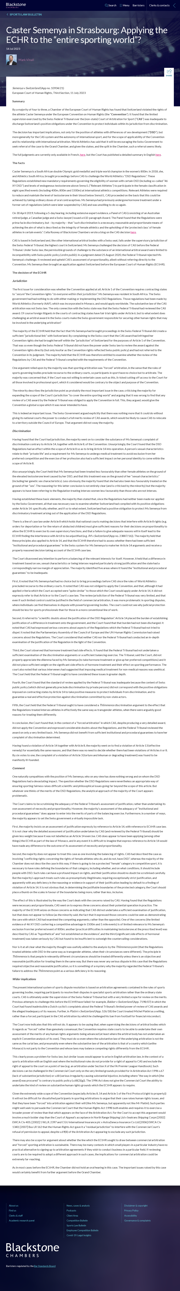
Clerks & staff (16, 1215)
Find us (12, 1210)
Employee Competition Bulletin (82, 1230)
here (82, 154)
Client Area (72, 1215)
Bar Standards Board (45, 1266)
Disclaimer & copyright (135, 1205)
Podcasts (71, 1210)
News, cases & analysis (78, 1205)
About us (13, 1205)
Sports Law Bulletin (76, 1225)
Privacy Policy (131, 1210)
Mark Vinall (26, 60)
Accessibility (130, 1215)
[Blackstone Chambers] (16, 6)
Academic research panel (21, 1220)
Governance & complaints (137, 1220)
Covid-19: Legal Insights (79, 1235)
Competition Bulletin (77, 1220)
